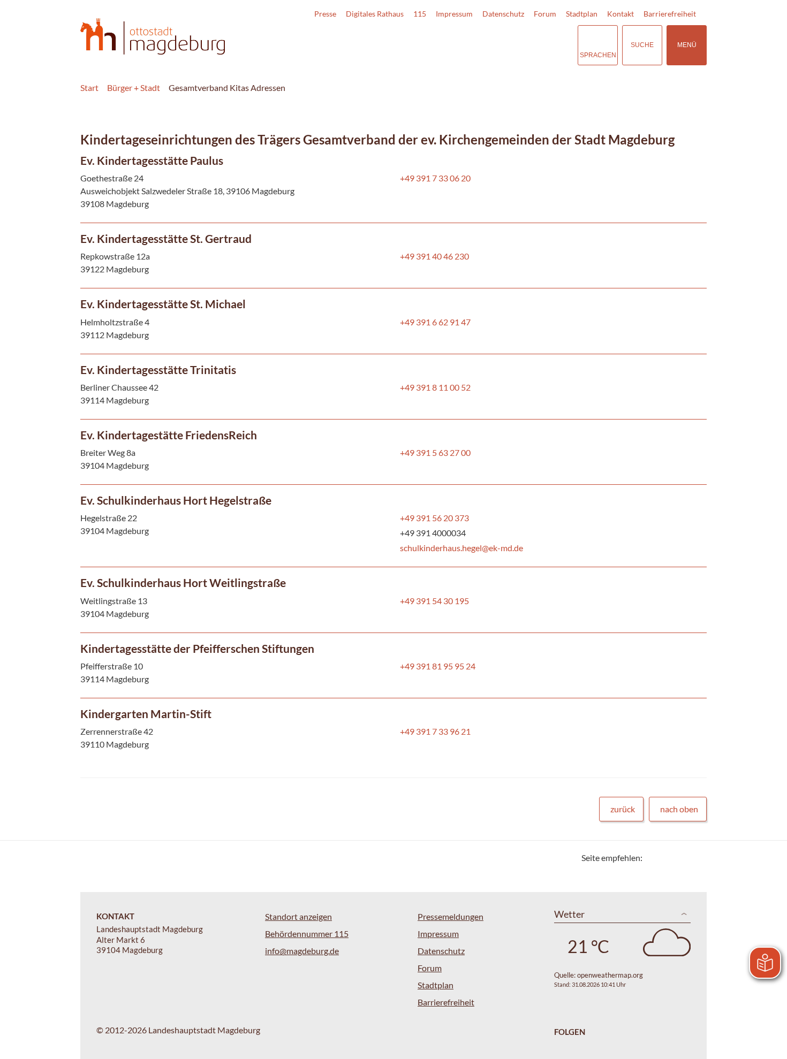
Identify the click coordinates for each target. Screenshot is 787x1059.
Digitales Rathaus (375, 13)
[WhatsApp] (694, 857)
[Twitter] (654, 857)
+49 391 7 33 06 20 (434, 178)
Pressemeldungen (450, 916)
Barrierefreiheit (670, 13)
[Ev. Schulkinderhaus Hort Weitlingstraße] (393, 599)
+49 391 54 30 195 (433, 601)
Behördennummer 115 (307, 933)
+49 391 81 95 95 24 (436, 666)
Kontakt (620, 13)
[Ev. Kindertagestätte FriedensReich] (393, 452)
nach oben (679, 809)
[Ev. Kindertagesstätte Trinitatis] (393, 386)
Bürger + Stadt (133, 87)
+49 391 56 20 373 (433, 518)
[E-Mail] (681, 857)
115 (419, 13)
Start (89, 87)
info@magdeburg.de (302, 951)
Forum (545, 13)
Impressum (454, 13)
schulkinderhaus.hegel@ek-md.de (460, 548)
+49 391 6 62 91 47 (434, 322)
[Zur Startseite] (152, 36)
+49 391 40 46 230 (433, 256)
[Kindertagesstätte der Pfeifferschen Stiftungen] (393, 665)
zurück (622, 809)
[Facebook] (668, 857)
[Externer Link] (495, 45)
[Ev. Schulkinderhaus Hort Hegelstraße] (393, 526)
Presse (325, 13)
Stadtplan (581, 13)
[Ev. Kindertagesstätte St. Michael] (393, 320)
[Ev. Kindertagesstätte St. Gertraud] (393, 255)
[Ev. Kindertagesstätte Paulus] (393, 184)
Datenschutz (503, 13)
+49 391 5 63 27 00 (434, 452)
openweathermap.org (610, 975)
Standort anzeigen (298, 916)
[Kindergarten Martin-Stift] (393, 730)
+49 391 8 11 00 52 (434, 387)
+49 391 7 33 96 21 (434, 731)
